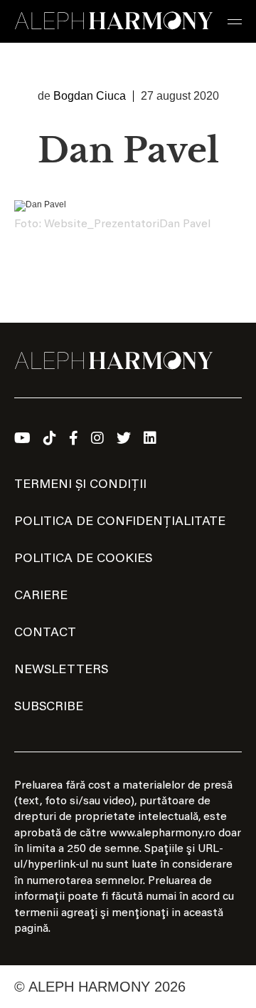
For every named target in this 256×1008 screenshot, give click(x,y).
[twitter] (124, 438)
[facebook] (73, 438)
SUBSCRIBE (48, 707)
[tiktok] (49, 438)
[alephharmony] (113, 21)
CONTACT (45, 633)
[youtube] (22, 438)
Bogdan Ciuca (89, 96)
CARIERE (41, 596)
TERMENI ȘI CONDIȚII (80, 485)
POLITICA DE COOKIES (83, 559)
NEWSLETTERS (61, 670)
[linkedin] (150, 438)
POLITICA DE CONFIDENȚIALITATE (119, 522)
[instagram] (97, 438)
